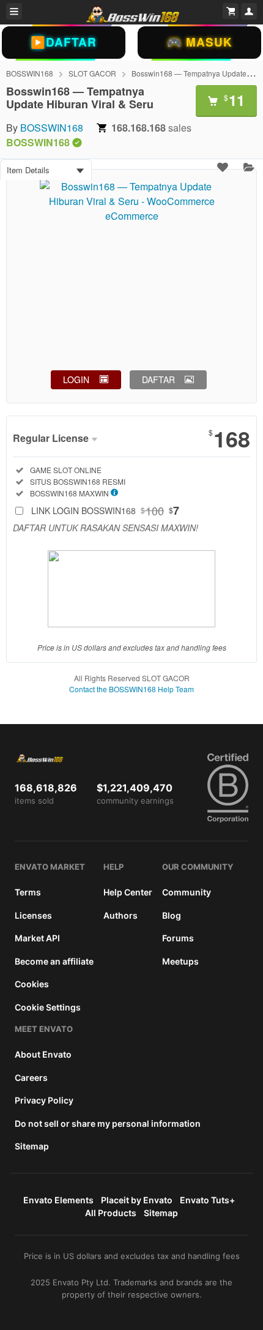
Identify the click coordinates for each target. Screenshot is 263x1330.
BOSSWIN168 (29, 73)
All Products (110, 1213)
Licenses (33, 915)
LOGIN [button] (76, 379)
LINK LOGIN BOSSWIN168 (105, 510)
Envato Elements (58, 1200)
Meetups (180, 961)
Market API (37, 938)
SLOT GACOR (92, 73)
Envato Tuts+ (207, 1200)
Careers (31, 1077)
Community (186, 892)
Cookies (32, 984)
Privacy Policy (44, 1100)
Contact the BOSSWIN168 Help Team (131, 689)
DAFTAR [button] (158, 379)
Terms (28, 892)
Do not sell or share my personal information (108, 1123)
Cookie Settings (48, 1007)
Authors (120, 915)
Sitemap (32, 1146)
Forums (178, 938)
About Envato (43, 1054)
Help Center (127, 892)
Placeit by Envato (136, 1200)
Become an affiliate (54, 961)
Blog (171, 915)
